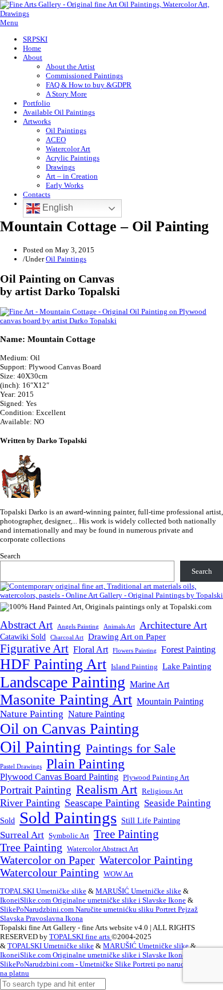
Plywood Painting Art (156, 777)
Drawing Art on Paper (127, 636)
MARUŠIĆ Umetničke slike (138, 891)
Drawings (60, 167)
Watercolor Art (68, 148)
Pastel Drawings (21, 766)
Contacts (36, 194)
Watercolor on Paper (47, 860)
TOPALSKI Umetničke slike (43, 891)
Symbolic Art (69, 836)
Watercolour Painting (49, 873)
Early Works (64, 185)
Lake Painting (187, 666)
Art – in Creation (72, 176)
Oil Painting (40, 747)
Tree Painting (126, 834)
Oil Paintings (66, 130)
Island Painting (134, 667)
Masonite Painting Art (66, 699)
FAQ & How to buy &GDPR (89, 85)
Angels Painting (78, 626)
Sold (7, 820)
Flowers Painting (135, 650)
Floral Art (90, 649)
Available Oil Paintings (59, 112)
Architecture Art (173, 625)
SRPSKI (35, 39)
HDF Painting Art (53, 664)
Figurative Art (34, 648)
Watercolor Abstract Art (102, 849)
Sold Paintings (68, 818)
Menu (9, 22)
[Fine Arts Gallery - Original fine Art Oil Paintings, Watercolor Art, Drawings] (111, 13)
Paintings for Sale (131, 748)
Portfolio (36, 103)
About (32, 57)
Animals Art (119, 626)
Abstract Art (26, 625)
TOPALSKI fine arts (80, 936)
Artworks (37, 121)
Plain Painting (85, 763)
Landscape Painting (62, 682)
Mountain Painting (170, 701)
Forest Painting (188, 649)
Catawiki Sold (23, 636)
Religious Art (162, 791)
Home (32, 48)
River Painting (30, 802)
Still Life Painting (150, 820)
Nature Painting (31, 714)
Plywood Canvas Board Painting (59, 777)
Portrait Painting (35, 790)
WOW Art (118, 874)
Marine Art (149, 684)
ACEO (56, 139)
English (56, 207)
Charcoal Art (66, 637)
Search (10, 556)
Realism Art (106, 789)
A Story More (66, 94)
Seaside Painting (177, 803)
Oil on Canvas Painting (69, 728)
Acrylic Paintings (72, 158)
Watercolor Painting (146, 860)
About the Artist (70, 66)
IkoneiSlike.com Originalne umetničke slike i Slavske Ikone (93, 900)
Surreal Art (22, 835)
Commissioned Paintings (84, 75)
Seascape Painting (102, 802)
